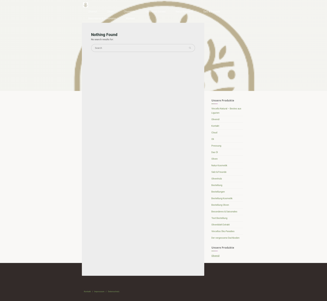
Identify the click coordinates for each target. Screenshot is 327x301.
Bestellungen (218, 191)
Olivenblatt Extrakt (220, 224)
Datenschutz (113, 291)
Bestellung (216, 185)
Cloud (214, 132)
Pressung (216, 145)
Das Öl (214, 152)
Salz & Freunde (218, 172)
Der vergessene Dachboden (225, 237)
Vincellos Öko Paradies (223, 231)
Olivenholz (216, 178)
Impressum (99, 291)
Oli (212, 139)
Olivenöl (215, 119)
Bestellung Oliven (220, 205)
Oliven (214, 158)
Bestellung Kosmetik (221, 198)
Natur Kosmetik (219, 165)
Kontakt (215, 125)
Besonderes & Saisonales (224, 211)
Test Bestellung (219, 218)
